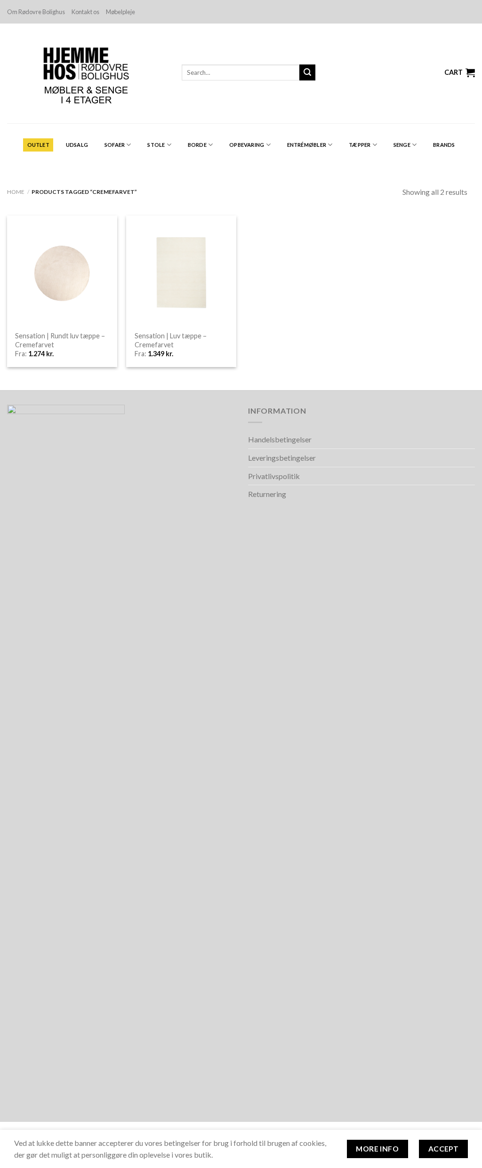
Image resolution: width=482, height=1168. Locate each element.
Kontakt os (85, 12)
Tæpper (359, 145)
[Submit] (307, 72)
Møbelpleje (120, 12)
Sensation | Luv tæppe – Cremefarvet (171, 340)
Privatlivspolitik (274, 476)
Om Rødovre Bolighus (36, 12)
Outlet (38, 145)
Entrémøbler (306, 145)
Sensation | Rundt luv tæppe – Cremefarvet (60, 340)
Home (15, 191)
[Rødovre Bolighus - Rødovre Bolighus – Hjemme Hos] (87, 73)
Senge (402, 145)
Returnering (267, 493)
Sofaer (114, 145)
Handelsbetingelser (280, 439)
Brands (444, 145)
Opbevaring (246, 145)
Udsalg (77, 145)
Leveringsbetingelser (282, 457)
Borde (197, 145)
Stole (156, 145)
